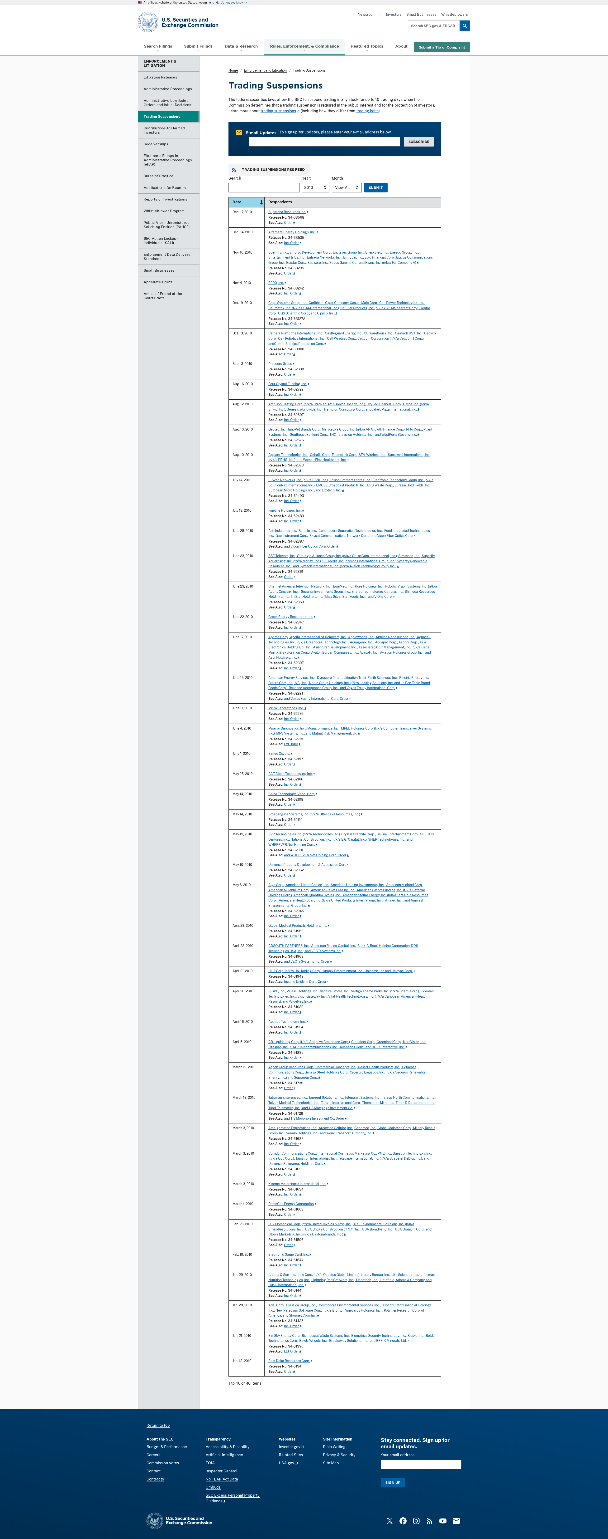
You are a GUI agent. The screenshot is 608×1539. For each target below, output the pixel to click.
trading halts (367, 111)
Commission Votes (163, 1463)
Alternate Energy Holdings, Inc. (292, 232)
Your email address (397, 1455)
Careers (153, 1455)
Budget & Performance (167, 1447)
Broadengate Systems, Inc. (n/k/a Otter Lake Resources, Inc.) (314, 814)
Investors (394, 14)
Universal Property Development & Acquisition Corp (307, 865)
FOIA (210, 1463)
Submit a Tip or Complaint (442, 47)
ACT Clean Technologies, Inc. (290, 774)
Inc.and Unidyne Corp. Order (305, 982)
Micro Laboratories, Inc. (286, 708)
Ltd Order (291, 744)
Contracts (155, 1479)
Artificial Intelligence (224, 1455)
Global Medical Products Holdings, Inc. (297, 925)
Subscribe (418, 142)
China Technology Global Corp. (291, 794)
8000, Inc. (276, 283)
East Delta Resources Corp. (289, 1361)
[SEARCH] (465, 25)
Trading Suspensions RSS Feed (273, 169)
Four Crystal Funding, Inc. (287, 384)
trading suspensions (278, 111)
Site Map (331, 1463)
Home (233, 70)
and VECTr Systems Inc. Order (306, 961)
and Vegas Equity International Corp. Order (316, 698)
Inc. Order (291, 243)
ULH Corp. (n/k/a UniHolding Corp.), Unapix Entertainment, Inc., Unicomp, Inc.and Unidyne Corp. (340, 971)
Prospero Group (280, 364)
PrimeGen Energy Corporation (291, 1204)
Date (248, 201)
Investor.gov (289, 1447)
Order (288, 223)
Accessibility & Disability (228, 1447)
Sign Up (392, 1482)
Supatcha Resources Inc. (287, 212)
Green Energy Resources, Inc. (290, 617)
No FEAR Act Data (222, 1479)
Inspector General (222, 1471)
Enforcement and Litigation (265, 70)
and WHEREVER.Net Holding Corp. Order (315, 855)
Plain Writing (334, 1447)
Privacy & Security (339, 1455)
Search (234, 178)
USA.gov (286, 1463)
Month (337, 178)
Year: (306, 178)
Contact (154, 1471)
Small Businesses (421, 14)
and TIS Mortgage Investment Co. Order (314, 1118)
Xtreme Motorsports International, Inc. (297, 1184)
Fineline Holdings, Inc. (285, 510)
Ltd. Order (291, 1351)
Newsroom (366, 14)
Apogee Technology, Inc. (287, 1021)
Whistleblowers (454, 14)
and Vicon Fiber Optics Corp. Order (310, 546)
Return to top (158, 1425)
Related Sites (291, 1455)
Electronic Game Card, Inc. (288, 1254)
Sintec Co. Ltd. (279, 753)
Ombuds (213, 1487)
